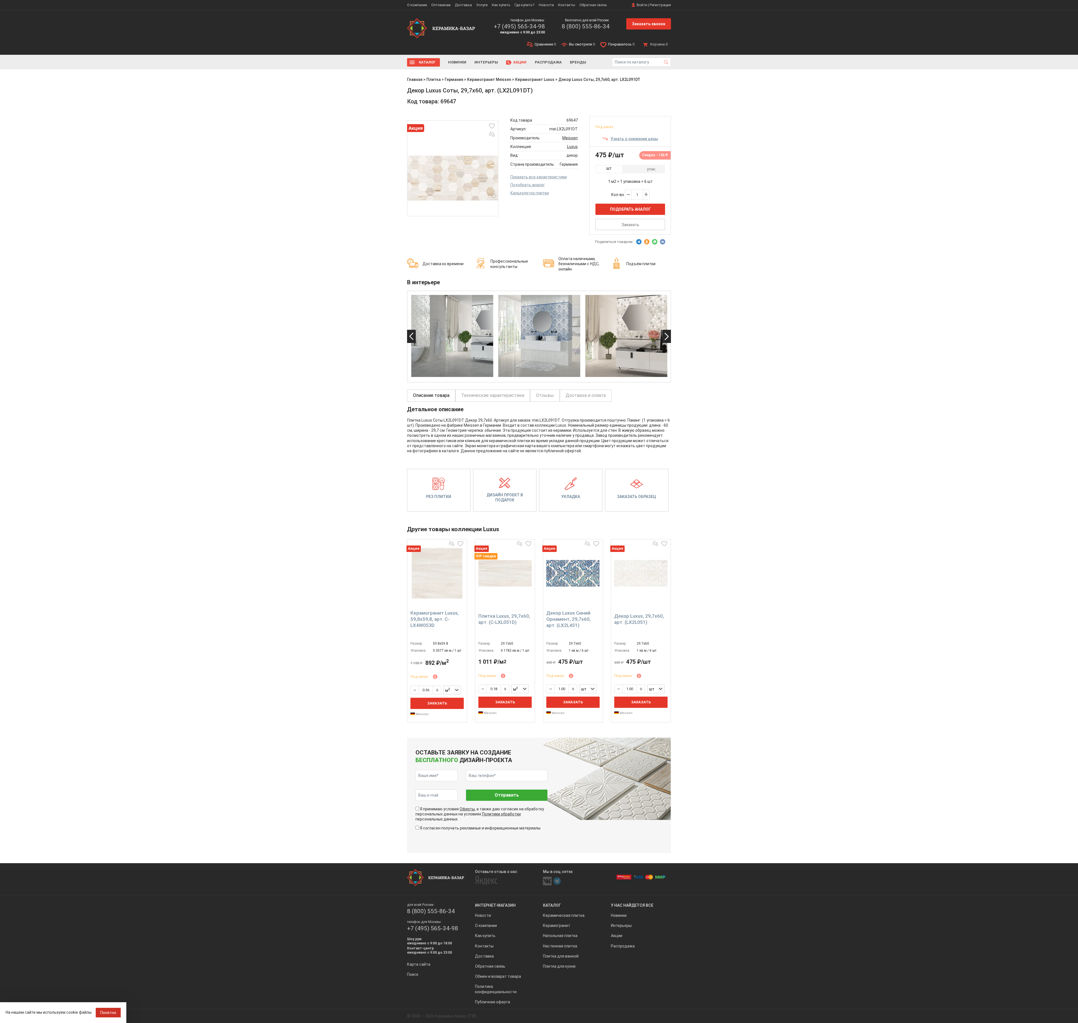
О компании (417, 5)
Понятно (108, 1012)
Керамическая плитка (563, 915)
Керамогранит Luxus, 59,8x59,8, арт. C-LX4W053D (434, 619)
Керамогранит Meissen (489, 79)
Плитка (433, 79)
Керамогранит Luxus (534, 79)
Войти (642, 5)
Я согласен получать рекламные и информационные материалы (480, 828)
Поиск (412, 974)
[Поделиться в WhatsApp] (654, 242)
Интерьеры (486, 62)
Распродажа (548, 62)
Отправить (507, 795)
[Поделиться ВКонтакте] (662, 242)
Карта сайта (418, 964)
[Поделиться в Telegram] (639, 242)
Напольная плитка (560, 935)
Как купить (501, 5)
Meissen (570, 138)
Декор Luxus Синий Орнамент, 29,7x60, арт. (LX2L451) (568, 619)
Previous (411, 336)
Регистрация (660, 5)
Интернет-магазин (495, 905)
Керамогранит (556, 925)
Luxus (572, 146)
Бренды (578, 62)
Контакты (566, 5)
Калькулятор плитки (529, 193)
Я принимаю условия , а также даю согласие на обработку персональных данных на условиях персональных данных (479, 814)
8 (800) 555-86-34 (585, 26)
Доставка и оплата (586, 395)
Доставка (463, 5)
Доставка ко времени (442, 264)
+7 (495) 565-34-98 (519, 26)
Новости (546, 5)
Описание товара (431, 395)
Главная (414, 79)
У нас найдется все (632, 905)
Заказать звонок (648, 24)
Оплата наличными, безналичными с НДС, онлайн (578, 263)
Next (666, 336)
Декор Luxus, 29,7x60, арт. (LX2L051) (639, 619)
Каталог (427, 62)
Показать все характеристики (538, 177)
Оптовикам (441, 5)
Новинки (457, 62)
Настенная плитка (560, 946)
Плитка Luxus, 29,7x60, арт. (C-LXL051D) (504, 619)
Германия (454, 79)
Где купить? (525, 5)
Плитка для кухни (559, 966)
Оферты (467, 809)
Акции (519, 62)
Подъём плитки (641, 264)
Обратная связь (593, 5)
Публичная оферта (492, 1002)
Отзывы (545, 395)
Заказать (630, 224)
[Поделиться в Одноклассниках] (647, 242)
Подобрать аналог (527, 185)
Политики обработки (501, 814)
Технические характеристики (492, 395)
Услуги (482, 5)
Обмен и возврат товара (498, 976)
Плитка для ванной (561, 956)
